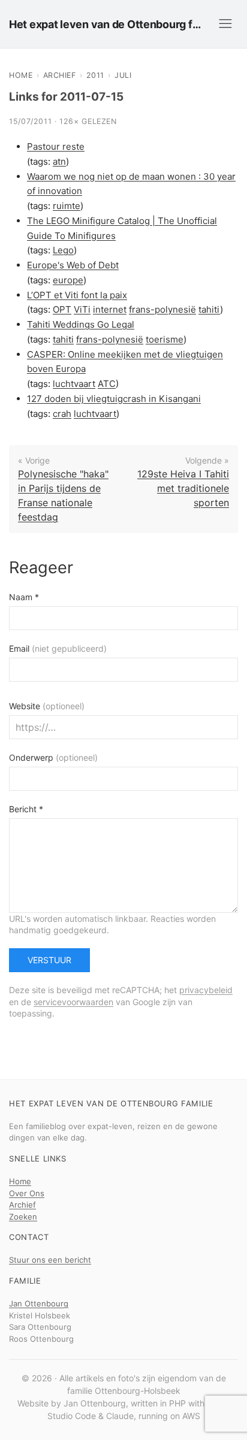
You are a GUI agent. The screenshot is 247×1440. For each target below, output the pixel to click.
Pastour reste (56, 146)
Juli (123, 75)
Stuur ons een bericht (50, 1259)
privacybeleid (206, 990)
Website (47, 706)
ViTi (82, 309)
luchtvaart (74, 383)
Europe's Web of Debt (73, 265)
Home (20, 75)
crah (62, 413)
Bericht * (26, 809)
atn (59, 161)
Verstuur (49, 960)
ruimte (66, 205)
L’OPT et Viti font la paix (77, 295)
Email (58, 648)
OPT (62, 309)
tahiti (209, 309)
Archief (59, 75)
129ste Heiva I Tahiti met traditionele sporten (183, 488)
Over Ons (26, 1193)
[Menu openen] (225, 24)
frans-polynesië (162, 309)
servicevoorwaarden (73, 1002)
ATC (107, 383)
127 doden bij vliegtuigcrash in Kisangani (114, 398)
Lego (63, 250)
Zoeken (23, 1216)
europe (68, 280)
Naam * (24, 597)
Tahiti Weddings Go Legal (80, 324)
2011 (95, 75)
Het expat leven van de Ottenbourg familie (107, 24)
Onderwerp (53, 757)
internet (109, 309)
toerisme (164, 339)
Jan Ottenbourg (38, 1303)
